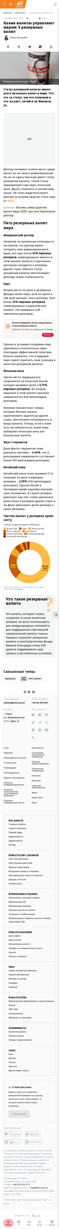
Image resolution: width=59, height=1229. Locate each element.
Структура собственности (39, 787)
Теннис (12, 1062)
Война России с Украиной (23, 855)
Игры (34, 803)
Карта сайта (37, 798)
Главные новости (17, 824)
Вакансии (36, 781)
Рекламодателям (11, 773)
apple (33, 1133)
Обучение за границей (20, 1017)
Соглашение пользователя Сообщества (38, 755)
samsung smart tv (33, 1142)
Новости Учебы (18, 997)
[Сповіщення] (55, 4)
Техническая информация (38, 770)
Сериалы (13, 987)
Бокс (11, 1054)
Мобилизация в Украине (23, 893)
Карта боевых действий (20, 863)
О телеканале (10, 763)
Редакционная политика (15, 758)
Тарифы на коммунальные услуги (25, 948)
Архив (34, 793)
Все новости (16, 820)
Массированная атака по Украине (25, 875)
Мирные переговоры (19, 867)
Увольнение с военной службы (24, 897)
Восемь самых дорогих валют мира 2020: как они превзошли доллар (29, 211)
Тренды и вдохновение (20, 1040)
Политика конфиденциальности (14, 784)
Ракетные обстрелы (18, 859)
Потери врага (15, 883)
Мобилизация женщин (20, 906)
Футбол (12, 1058)
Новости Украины (17, 828)
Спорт (12, 1050)
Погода (12, 845)
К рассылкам (19, 1114)
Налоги (12, 952)
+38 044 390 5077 (40, 703)
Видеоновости (16, 836)
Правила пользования (14, 778)
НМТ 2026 (13, 1009)
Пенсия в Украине (18, 956)
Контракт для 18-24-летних (22, 910)
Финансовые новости (19, 944)
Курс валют (20, 13)
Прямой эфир (15, 832)
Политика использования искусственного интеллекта (11, 793)
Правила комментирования (40, 763)
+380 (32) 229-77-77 (21, 1184)
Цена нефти (15, 936)
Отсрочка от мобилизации (22, 914)
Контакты (36, 776)
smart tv (12, 1142)
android (12, 1133)
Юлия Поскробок (18, 38)
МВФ (10, 200)
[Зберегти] (50, 46)
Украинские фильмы (19, 974)
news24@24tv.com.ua (14, 703)
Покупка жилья (16, 1036)
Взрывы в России (17, 879)
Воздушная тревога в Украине (24, 871)
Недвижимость (17, 1027)
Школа (12, 1005)
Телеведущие (10, 768)
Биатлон (13, 1066)
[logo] (19, 4)
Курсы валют (15, 940)
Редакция (8, 753)
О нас (6, 748)
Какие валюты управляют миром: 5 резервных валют (42, 13)
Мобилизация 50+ (17, 902)
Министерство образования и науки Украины (31, 1001)
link (33, 714)
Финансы (8, 13)
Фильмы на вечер (17, 978)
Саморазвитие (16, 1013)
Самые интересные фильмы (22, 970)
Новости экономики (20, 931)
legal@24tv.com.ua (39, 1188)
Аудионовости (16, 840)
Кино (12, 966)
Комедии (13, 983)
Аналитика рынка (17, 1031)
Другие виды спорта (19, 1070)
